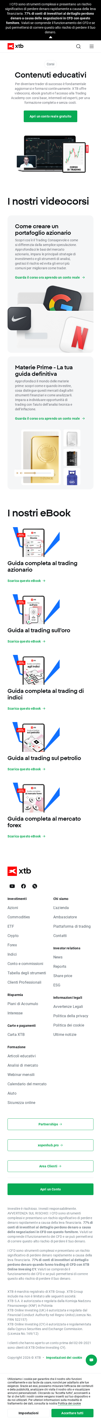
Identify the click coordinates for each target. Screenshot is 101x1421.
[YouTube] (12, 886)
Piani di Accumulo (23, 1003)
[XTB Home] (13, 46)
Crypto (13, 935)
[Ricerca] (78, 46)
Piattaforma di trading (72, 926)
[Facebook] (23, 886)
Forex (12, 944)
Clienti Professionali (24, 982)
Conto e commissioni (25, 963)
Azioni (13, 907)
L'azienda (61, 907)
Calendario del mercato (27, 1083)
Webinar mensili (21, 1074)
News (58, 956)
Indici (12, 954)
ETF (11, 926)
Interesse (15, 1012)
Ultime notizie (64, 1034)
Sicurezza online (21, 1102)
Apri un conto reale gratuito (50, 116)
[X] (34, 886)
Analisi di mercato (23, 1065)
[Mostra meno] (50, 37)
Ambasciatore (65, 916)
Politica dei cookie (68, 1025)
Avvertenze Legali (68, 1006)
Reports (59, 966)
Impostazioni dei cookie (64, 1357)
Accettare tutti (72, 1413)
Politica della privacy (70, 1015)
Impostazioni (29, 1413)
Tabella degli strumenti (27, 972)
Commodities (19, 916)
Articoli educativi (22, 1055)
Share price (62, 975)
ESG (56, 984)
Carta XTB (16, 1034)
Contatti (60, 935)
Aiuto (12, 1093)
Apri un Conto (50, 1189)
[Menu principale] (91, 46)
